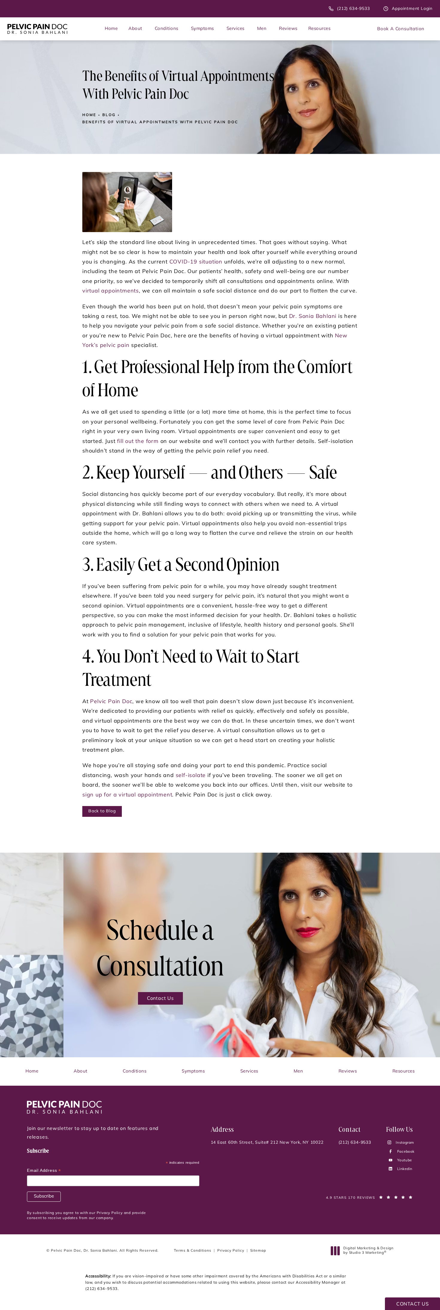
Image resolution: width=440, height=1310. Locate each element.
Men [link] (262, 29)
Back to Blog (102, 811)
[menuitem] (111, 28)
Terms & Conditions (192, 1251)
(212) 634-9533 (101, 1289)
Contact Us (160, 998)
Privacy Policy (230, 1251)
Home (89, 115)
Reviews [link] (288, 29)
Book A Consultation (400, 29)
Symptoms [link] (202, 29)
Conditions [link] (166, 29)
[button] (391, 1143)
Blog (109, 115)
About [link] (135, 29)
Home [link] (111, 29)
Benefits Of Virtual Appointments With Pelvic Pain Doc (160, 122)
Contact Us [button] (412, 1304)
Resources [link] (319, 29)
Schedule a (160, 950)
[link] (349, 9)
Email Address (44, 1171)
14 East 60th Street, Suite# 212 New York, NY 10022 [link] (267, 1142)
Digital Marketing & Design (368, 1251)
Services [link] (236, 29)
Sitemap (258, 1251)
